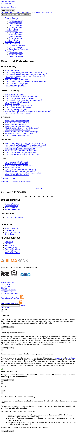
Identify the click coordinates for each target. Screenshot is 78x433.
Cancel (11, 326)
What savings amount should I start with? (19, 133)
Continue (4, 326)
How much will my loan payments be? (18, 107)
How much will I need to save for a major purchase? (23, 100)
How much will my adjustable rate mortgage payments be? (26, 74)
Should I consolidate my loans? (16, 87)
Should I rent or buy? (12, 78)
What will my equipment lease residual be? (20, 171)
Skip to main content (8, 2)
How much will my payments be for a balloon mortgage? (25, 76)
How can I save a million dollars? (17, 122)
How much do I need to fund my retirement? (20, 152)
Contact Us (5, 7)
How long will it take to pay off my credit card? (21, 96)
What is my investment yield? (15, 124)
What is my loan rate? (12, 104)
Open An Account (39, 188)
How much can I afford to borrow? (17, 102)
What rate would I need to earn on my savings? (21, 132)
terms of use (70, 358)
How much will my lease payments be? (19, 165)
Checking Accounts (16, 20)
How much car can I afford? (14, 95)
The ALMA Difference (12, 43)
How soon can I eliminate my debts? (18, 113)
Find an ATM (9, 245)
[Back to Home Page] (15, 264)
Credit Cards (13, 29)
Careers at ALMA (11, 247)
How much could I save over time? (17, 130)
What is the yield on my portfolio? (17, 121)
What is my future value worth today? (18, 126)
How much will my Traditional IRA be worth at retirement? (25, 145)
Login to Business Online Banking (39, 12)
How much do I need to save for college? (19, 98)
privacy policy (58, 358)
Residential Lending (16, 27)
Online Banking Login (8, 10)
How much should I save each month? (18, 135)
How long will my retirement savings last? (20, 149)
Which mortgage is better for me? (17, 79)
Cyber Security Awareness (18, 49)
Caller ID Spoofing (15, 47)
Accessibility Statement (9, 293)
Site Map (4, 288)
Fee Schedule (6, 286)
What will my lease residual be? (16, 164)
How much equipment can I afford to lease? (20, 169)
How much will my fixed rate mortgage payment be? (23, 72)
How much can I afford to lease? (16, 162)
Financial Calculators (12, 249)
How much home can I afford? (15, 85)
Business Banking (11, 31)
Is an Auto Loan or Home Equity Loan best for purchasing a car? (28, 111)
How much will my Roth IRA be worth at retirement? (23, 147)
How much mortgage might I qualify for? (19, 83)
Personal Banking (11, 18)
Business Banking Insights (14, 217)
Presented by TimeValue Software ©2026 (16, 182)
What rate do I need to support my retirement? (21, 150)
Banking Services (15, 25)
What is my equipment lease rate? (17, 175)
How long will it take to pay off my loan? (19, 106)
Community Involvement (17, 45)
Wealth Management (12, 42)
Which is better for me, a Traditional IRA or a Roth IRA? (24, 143)
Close (3, 390)
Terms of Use (5, 284)
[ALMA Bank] (6, 3)
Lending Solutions (15, 23)
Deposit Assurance (16, 53)
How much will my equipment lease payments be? (23, 173)
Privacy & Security (11, 251)
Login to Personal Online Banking (13, 12)
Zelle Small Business (16, 56)
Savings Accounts (15, 22)
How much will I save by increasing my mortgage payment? (26, 81)
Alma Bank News (11, 51)
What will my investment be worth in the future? (22, 128)
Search (22, 305)
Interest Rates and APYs (13, 209)
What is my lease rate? (13, 167)
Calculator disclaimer (8, 178)
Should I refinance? (12, 70)
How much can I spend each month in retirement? (22, 154)
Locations (14, 7)
